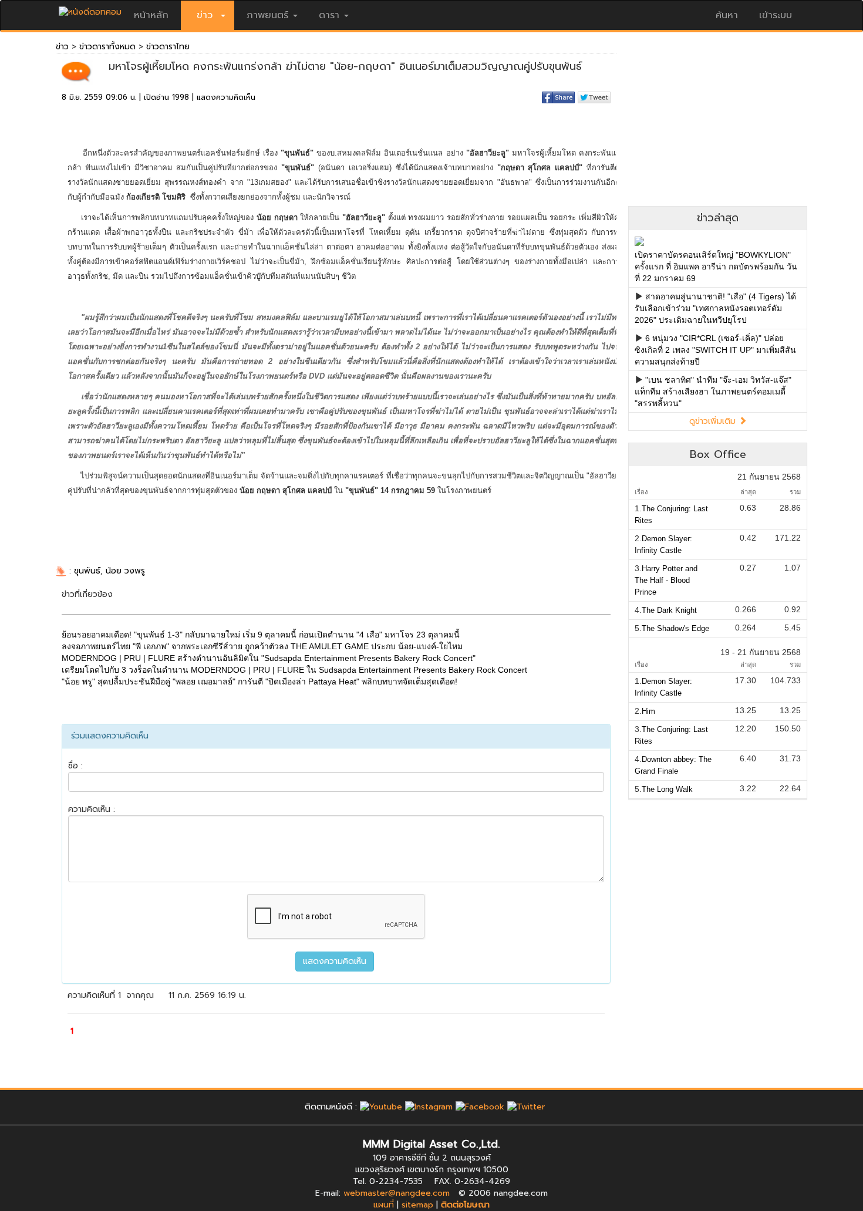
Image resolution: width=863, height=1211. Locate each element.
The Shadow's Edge (675, 628)
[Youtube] (381, 1107)
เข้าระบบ (775, 15)
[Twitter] (526, 1107)
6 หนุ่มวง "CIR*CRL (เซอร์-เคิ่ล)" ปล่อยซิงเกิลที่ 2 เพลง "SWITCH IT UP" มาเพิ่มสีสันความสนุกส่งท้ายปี (715, 349)
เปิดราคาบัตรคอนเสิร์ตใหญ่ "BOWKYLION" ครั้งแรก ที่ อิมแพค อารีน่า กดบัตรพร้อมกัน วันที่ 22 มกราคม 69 (716, 266)
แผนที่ (383, 1205)
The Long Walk (667, 789)
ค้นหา (727, 15)
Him (648, 711)
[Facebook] (480, 1107)
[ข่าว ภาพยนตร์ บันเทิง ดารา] (90, 9)
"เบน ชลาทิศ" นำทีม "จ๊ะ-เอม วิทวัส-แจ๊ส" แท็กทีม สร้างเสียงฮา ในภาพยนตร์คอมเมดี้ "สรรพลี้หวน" (713, 391)
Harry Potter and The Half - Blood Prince (666, 580)
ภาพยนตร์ (267, 15)
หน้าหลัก (151, 15)
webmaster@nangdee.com (396, 1193)
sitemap (417, 1205)
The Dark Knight (669, 610)
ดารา (329, 15)
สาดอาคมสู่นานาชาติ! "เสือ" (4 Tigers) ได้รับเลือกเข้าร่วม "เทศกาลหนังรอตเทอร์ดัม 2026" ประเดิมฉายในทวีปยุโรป (715, 308)
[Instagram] (429, 1107)
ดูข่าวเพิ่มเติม (714, 421)
